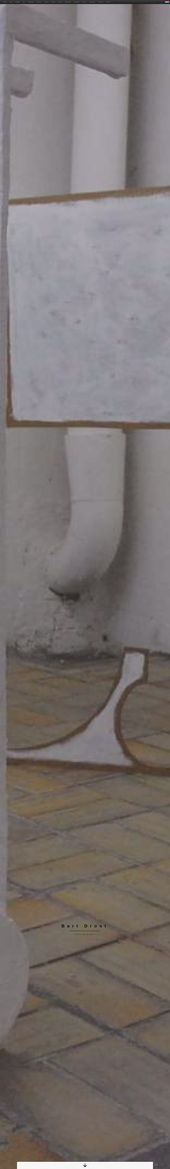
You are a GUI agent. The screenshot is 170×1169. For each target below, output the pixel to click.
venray (60, 2)
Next (85, 1165)
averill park (92, 2)
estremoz (100, 2)
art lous (53, 2)
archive (5, 2)
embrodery (31, 2)
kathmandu (68, 2)
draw (11, 2)
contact (108, 2)
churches (39, 2)
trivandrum (76, 2)
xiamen (84, 2)
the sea (46, 2)
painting (17, 2)
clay (24, 2)
